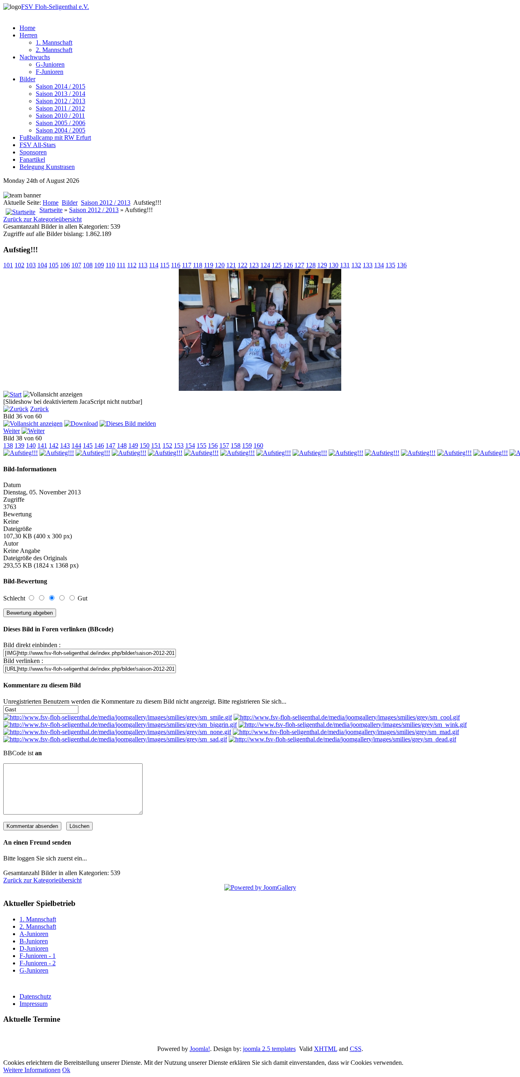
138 (8, 445)
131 (345, 265)
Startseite (51, 209)
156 (213, 445)
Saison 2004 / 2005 (60, 130)
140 (31, 445)
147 (110, 445)
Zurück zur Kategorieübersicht (42, 219)
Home (27, 27)
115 (164, 265)
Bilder (27, 79)
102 (19, 265)
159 (247, 445)
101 (8, 265)
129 (322, 265)
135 (390, 265)
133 (368, 265)
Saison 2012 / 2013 (60, 101)
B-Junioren (34, 941)
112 (131, 265)
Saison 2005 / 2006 (60, 122)
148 (122, 445)
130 (333, 265)
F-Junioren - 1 (38, 955)
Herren (28, 35)
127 (299, 265)
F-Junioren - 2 (38, 963)
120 (220, 265)
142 (53, 445)
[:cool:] (347, 717)
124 (265, 265)
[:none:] (117, 731)
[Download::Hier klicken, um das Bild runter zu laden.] (81, 423)
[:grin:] (120, 724)
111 (121, 265)
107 (76, 265)
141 (42, 445)
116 (175, 265)
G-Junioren (50, 64)
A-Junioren (34, 933)
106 (65, 265)
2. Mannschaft (54, 49)
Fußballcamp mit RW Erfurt (55, 137)
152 (167, 445)
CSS (356, 1048)
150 (145, 445)
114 (153, 265)
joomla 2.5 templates (269, 1048)
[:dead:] (342, 739)
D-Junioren (34, 948)
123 (254, 265)
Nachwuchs (35, 57)
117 (186, 265)
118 (197, 265)
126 (288, 265)
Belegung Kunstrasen (47, 166)
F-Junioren (49, 71)
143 (65, 445)
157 (224, 445)
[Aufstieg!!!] (260, 388)
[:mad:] (346, 731)
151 (156, 445)
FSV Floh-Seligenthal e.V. (55, 6)
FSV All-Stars (38, 144)
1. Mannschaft (54, 42)
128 (311, 265)
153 (179, 445)
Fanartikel (32, 159)
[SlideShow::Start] (12, 394)
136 (402, 265)
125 (277, 265)
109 (99, 265)
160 (258, 445)
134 (379, 265)
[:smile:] (117, 717)
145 (88, 445)
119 (208, 265)
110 (110, 265)
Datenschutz (35, 996)
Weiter (11, 430)
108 (88, 265)
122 (242, 265)
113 (142, 265)
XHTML (325, 1048)
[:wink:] (352, 724)
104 (42, 265)
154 (190, 445)
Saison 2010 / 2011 (60, 115)
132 (356, 265)
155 (201, 445)
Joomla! (200, 1048)
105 (53, 265)
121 (231, 265)
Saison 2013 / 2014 (60, 93)
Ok (66, 1069)
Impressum (34, 1003)
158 (235, 445)
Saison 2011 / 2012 (60, 108)
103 (31, 265)
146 (99, 445)
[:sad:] (115, 739)
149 (133, 445)
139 (19, 445)
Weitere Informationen (32, 1069)
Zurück (39, 408)
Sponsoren (33, 152)
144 (76, 445)
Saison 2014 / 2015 (60, 86)
